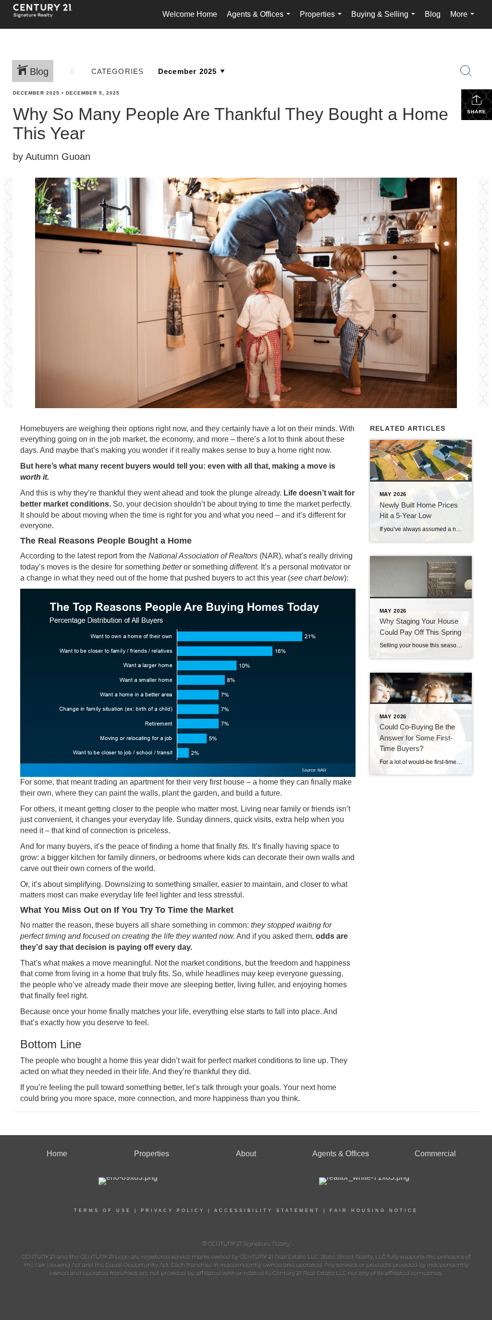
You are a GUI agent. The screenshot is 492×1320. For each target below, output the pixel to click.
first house (227, 782)
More (464, 19)
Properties (322, 19)
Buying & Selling (385, 19)
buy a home (277, 450)
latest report (97, 556)
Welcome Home (189, 14)
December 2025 (36, 93)
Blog (433, 14)
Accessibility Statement (267, 1210)
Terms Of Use (102, 1210)
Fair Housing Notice (374, 1210)
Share (476, 111)
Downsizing (125, 884)
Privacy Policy (173, 1210)
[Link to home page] (47, 14)
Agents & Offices (260, 19)
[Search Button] (466, 71)
